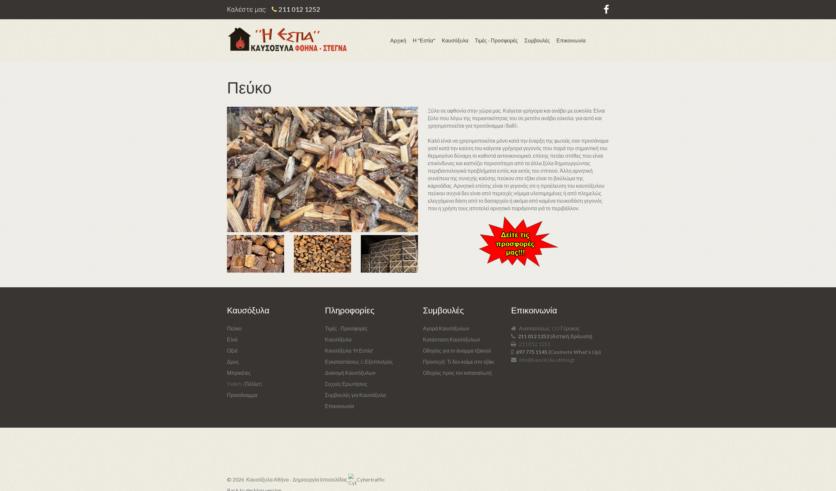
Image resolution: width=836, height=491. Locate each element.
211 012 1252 (299, 9)
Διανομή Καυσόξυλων (350, 373)
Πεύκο (234, 328)
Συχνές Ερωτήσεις (346, 384)
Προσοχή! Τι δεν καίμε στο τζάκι (458, 361)
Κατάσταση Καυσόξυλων (451, 339)
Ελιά (232, 339)
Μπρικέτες (239, 373)
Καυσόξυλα (338, 339)
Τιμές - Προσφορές (346, 328)
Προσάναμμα (242, 395)
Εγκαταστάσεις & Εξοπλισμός (359, 361)
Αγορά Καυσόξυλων (446, 328)
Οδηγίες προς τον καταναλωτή (457, 373)
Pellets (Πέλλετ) (244, 384)
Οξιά (232, 350)
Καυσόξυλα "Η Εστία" (349, 350)
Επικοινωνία (339, 406)
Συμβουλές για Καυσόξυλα (355, 395)
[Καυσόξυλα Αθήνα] (287, 39)
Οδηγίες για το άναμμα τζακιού (457, 350)
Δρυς (233, 361)
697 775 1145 (531, 352)
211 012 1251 (534, 344)
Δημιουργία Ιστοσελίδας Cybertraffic (339, 479)
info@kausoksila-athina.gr (547, 359)
